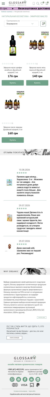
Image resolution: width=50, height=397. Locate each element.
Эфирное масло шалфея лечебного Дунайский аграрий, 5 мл (13, 69)
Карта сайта (32, 391)
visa (24, 385)
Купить (13, 82)
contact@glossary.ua (14, 374)
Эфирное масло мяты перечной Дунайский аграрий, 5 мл (37, 69)
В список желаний (20, 37)
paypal (38, 385)
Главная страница (6, 11)
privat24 (32, 385)
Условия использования (20, 391)
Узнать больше (14, 338)
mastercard (15, 385)
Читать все (41, 317)
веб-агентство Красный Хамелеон (30, 394)
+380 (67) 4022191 (16, 369)
